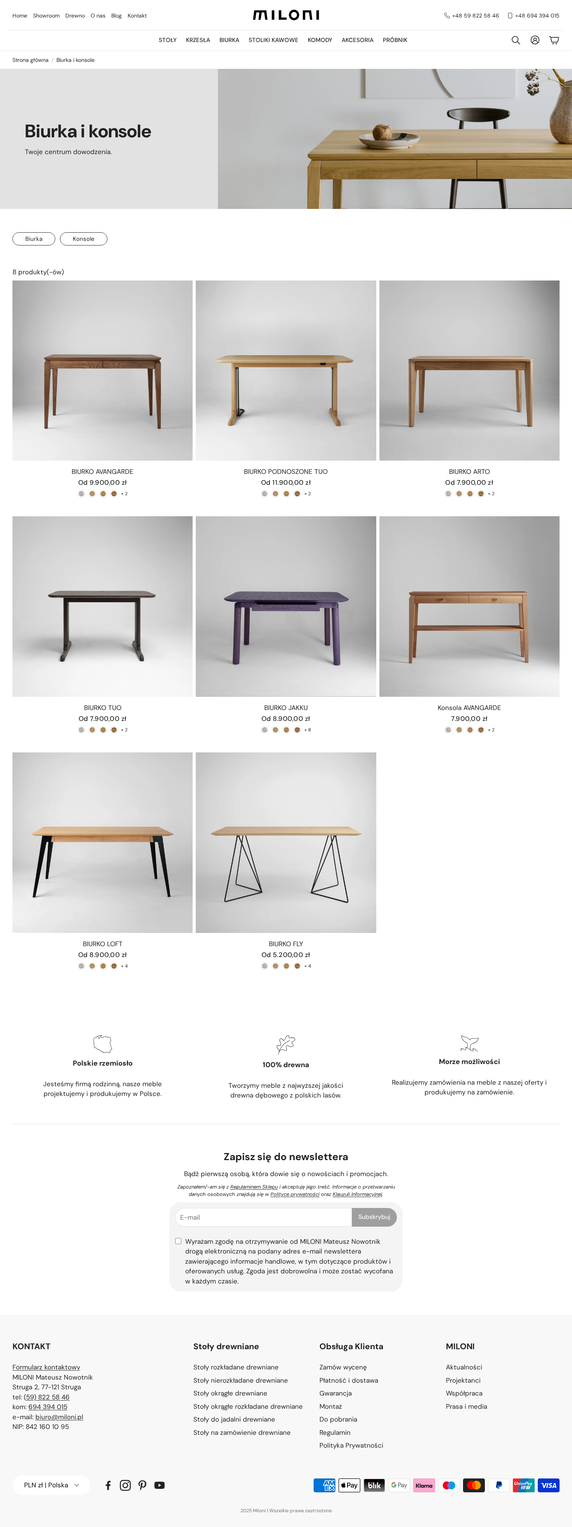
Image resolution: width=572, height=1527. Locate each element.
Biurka (33, 239)
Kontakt (137, 15)
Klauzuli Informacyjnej (357, 1194)
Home (19, 15)
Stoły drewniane (226, 1346)
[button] (250, 1347)
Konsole (84, 239)
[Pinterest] (142, 1485)
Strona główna (30, 59)
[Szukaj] (516, 40)
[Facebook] (108, 1485)
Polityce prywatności (294, 1194)
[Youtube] (159, 1485)
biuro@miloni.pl (59, 1417)
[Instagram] (125, 1485)
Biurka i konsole (75, 59)
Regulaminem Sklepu (254, 1186)
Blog (116, 15)
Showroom (46, 15)
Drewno (75, 15)
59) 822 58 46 (48, 1397)
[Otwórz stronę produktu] (102, 371)
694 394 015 (47, 1407)
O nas (98, 15)
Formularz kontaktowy (46, 1367)
